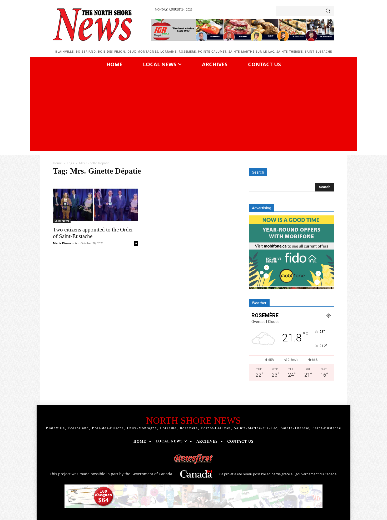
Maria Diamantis (65, 243)
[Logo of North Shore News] (92, 24)
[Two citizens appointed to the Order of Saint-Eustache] (95, 202)
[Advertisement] (193, 110)
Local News (61, 221)
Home (57, 163)
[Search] (327, 11)
